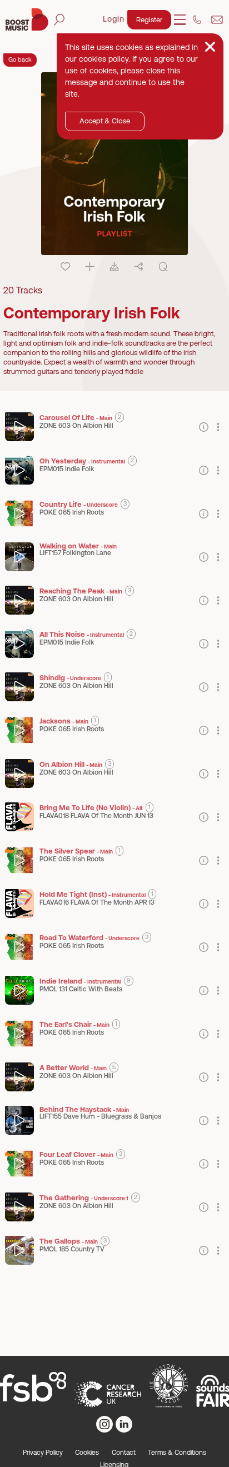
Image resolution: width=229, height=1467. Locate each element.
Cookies (87, 1452)
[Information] (204, 427)
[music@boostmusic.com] (217, 19)
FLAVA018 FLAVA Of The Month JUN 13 (96, 815)
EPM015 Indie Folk (66, 469)
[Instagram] (104, 1424)
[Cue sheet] (163, 266)
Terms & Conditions (177, 1452)
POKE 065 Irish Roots (71, 512)
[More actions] (218, 427)
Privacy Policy (43, 1452)
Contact (124, 1452)
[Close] (210, 47)
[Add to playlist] (90, 266)
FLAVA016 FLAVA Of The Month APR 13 (97, 902)
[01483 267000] (197, 19)
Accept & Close (104, 121)
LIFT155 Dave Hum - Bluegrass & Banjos (100, 1116)
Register (149, 20)
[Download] (114, 266)
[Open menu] (180, 19)
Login (114, 18)
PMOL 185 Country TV (71, 1249)
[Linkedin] (124, 1424)
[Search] (59, 20)
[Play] (20, 427)
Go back (20, 59)
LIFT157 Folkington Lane (75, 553)
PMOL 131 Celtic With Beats (80, 989)
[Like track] (65, 266)
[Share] (139, 266)
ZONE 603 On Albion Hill (76, 425)
